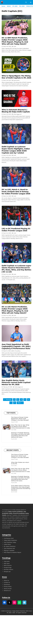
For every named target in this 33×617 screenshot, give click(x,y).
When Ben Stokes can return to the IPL (20, 463)
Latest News (7, 544)
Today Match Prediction (10, 540)
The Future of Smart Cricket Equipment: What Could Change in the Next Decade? (20, 418)
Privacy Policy (7, 586)
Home (3, 6)
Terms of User (8, 588)
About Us (6, 580)
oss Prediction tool (9, 548)
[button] (26, 2)
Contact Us (7, 582)
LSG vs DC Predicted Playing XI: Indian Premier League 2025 (16, 230)
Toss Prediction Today (10, 542)
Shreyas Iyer (7, 571)
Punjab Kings (7, 567)
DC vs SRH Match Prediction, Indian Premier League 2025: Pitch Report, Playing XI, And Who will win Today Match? (15, 41)
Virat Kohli (7, 561)
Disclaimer (7, 584)
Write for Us (7, 590)
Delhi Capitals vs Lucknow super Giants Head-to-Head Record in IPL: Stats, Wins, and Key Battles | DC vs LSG (16, 269)
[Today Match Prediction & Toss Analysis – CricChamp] (2, 2)
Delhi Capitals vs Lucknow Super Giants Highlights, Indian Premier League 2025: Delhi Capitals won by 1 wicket (16, 150)
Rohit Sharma (8, 565)
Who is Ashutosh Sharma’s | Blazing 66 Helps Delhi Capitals (16, 111)
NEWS (9, 6)
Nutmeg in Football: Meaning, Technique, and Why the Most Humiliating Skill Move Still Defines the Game (20, 435)
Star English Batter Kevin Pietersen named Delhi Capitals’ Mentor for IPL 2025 (16, 382)
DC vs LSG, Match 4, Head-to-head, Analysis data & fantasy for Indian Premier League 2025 (16, 191)
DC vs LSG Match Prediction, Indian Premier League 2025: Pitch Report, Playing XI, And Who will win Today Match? (15, 310)
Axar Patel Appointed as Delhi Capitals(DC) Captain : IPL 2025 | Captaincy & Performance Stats (16, 346)
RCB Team (7, 563)
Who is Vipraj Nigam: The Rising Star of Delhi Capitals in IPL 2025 (16, 77)
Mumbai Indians (8, 569)
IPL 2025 (14, 6)
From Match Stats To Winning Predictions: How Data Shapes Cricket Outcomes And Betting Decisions (20, 488)
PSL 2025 (22, 6)
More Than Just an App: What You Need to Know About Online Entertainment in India (20, 426)
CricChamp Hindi (9, 538)
